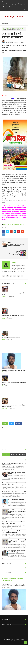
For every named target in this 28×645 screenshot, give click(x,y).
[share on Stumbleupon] (22, 231)
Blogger (5, 423)
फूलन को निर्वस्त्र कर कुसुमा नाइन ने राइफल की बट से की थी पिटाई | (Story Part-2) (16, 551)
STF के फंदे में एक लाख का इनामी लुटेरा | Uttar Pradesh (13, 370)
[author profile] (3, 42)
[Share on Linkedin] (15, 231)
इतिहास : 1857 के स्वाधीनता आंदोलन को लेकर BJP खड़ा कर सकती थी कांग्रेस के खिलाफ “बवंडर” (13, 522)
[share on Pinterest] (18, 231)
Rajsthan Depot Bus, (16, 42)
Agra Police (4, 408)
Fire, (11, 42)
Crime (3, 372)
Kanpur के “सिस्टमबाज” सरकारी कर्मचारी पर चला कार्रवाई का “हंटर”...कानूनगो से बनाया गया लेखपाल (17, 511)
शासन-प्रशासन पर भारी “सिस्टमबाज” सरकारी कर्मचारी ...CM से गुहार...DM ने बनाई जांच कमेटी (17, 541)
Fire (11, 28)
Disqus (11, 423)
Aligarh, (8, 42)
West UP (22, 224)
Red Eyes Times (14, 16)
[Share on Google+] (11, 231)
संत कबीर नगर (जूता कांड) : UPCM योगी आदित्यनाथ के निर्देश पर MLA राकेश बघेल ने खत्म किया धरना (14, 531)
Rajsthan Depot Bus (17, 28)
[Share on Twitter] (7, 231)
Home (4, 28)
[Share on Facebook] (3, 231)
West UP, (22, 42)
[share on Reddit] (3, 235)
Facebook (18, 423)
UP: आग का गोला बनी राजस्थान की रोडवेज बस (11, 337)
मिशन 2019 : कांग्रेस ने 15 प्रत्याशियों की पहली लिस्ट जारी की (14, 492)
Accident (4, 296)
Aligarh (7, 28)
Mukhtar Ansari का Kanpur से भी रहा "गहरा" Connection (16, 473)
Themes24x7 (18, 640)
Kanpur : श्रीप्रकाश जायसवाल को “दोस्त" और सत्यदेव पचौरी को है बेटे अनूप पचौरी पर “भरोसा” (14, 483)
